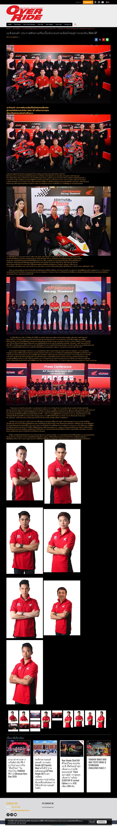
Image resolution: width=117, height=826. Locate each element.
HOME (9, 24)
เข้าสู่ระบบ (78, 2)
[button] (75, 24)
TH (108, 2)
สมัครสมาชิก (88, 2)
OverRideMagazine (48, 807)
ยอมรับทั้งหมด (102, 822)
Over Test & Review (29, 24)
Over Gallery (49, 24)
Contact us (67, 24)
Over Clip (40, 24)
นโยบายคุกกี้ (23, 823)
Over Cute (59, 24)
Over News (17, 24)
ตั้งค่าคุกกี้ (92, 822)
